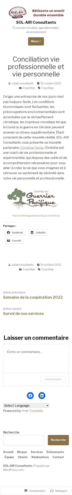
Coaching (29, 87)
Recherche (11, 432)
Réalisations (40, 457)
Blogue (22, 452)
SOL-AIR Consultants (36, 22)
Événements (55, 452)
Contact (58, 457)
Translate (36, 411)
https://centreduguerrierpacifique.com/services (36, 215)
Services (37, 452)
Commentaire (53, 379)
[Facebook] (30, 395)
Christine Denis (31, 148)
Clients (23, 457)
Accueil (8, 452)
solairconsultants (23, 83)
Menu (37, 41)
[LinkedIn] (41, 395)
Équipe (9, 457)
